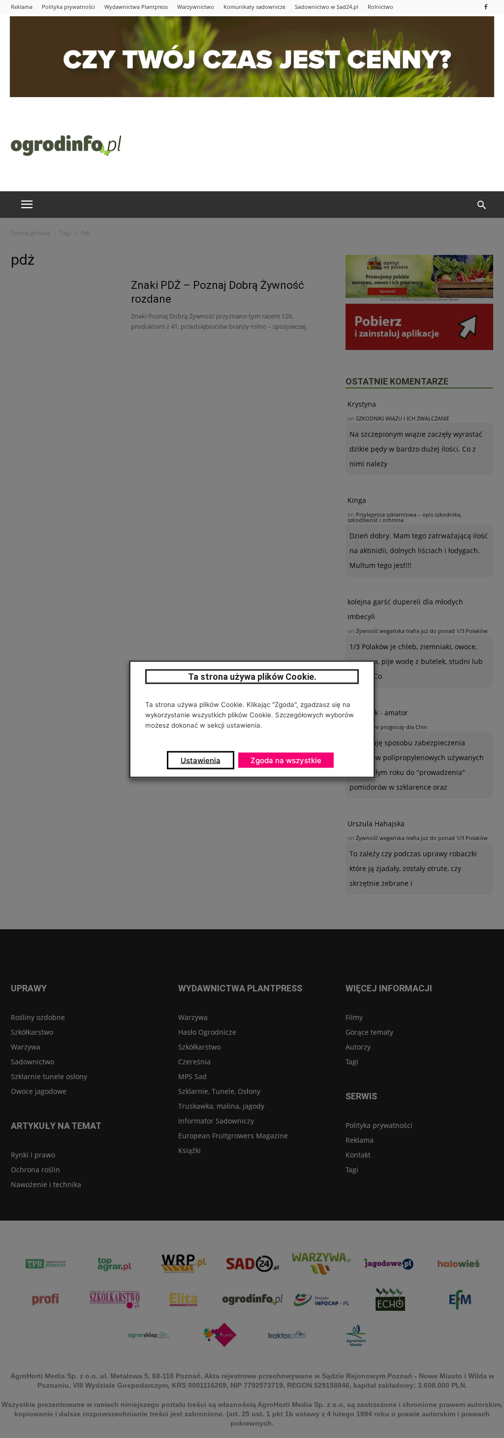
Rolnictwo (380, 6)
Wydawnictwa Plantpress (136, 6)
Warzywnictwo (195, 6)
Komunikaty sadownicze (254, 6)
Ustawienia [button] (200, 760)
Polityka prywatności (68, 6)
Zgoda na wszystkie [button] (286, 760)
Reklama (21, 6)
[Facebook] (485, 6)
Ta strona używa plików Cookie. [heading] (252, 676)
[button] (481, 205)
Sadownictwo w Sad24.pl (326, 6)
